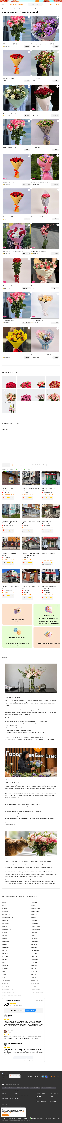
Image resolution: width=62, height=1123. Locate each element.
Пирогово (34, 953)
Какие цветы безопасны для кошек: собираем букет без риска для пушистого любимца (28, 861)
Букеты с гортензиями (8, 1087)
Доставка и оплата (40, 1093)
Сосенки (33, 968)
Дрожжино (34, 914)
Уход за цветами (40, 1098)
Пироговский (6, 956)
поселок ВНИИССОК (8, 992)
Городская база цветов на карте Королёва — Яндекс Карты (23, 1060)
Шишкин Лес (34, 980)
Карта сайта (53, 1101)
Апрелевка (34, 902)
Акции (17, 1098)
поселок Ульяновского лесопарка (11, 995)
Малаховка (34, 935)
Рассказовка (34, 959)
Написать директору (41, 1101)
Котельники (34, 923)
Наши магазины (54, 1093)
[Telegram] (42, 1076)
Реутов (4, 962)
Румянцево (34, 962)
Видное (33, 905)
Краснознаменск (35, 929)
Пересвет (5, 953)
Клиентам (18, 1101)
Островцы (34, 947)
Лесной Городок (35, 989)
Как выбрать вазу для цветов (12, 697)
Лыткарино (5, 935)
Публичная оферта (40, 1118)
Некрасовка (5, 941)
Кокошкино (34, 920)
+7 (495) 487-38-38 (19, 465)
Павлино (4, 950)
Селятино (34, 965)
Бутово (4, 902)
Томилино (34, 971)
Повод (4, 1101)
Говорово (5, 911)
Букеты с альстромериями (48, 1087)
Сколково (5, 968)
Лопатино (34, 932)
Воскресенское (35, 908)
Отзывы (51, 1096)
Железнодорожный (7, 917)
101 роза (17, 1091)
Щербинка (5, 983)
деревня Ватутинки (7, 989)
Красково (4, 926)
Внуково (4, 908)
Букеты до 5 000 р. (34, 1087)
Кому (16, 1093)
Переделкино (35, 950)
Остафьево (5, 947)
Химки (4, 977)
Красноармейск (6, 929)
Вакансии (52, 1098)
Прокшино (5, 959)
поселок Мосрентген (37, 992)
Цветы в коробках (7, 1098)
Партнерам (38, 1096)
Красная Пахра (35, 926)
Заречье (33, 917)
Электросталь (35, 983)
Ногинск (4, 944)
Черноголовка (6, 980)
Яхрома (33, 986)
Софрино (5, 971)
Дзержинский (35, 911)
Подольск (34, 956)
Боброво (4, 905)
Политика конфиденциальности (53, 1118)
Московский (34, 938)
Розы (3, 1096)
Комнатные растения (21, 1096)
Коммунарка (5, 923)
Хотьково (33, 977)
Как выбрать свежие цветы (12, 782)
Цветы (4, 1093)
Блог (51, 1091)
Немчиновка (34, 941)
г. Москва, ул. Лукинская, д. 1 (49, 553)
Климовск (5, 920)
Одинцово (34, 944)
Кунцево (4, 932)
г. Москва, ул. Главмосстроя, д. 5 (31, 488)
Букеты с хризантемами (22, 1087)
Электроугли (5, 986)
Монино (4, 938)
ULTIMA (4, 1091)
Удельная (34, 974)
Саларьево (5, 965)
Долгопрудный (6, 914)
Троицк (4, 974)
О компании (39, 1091)
